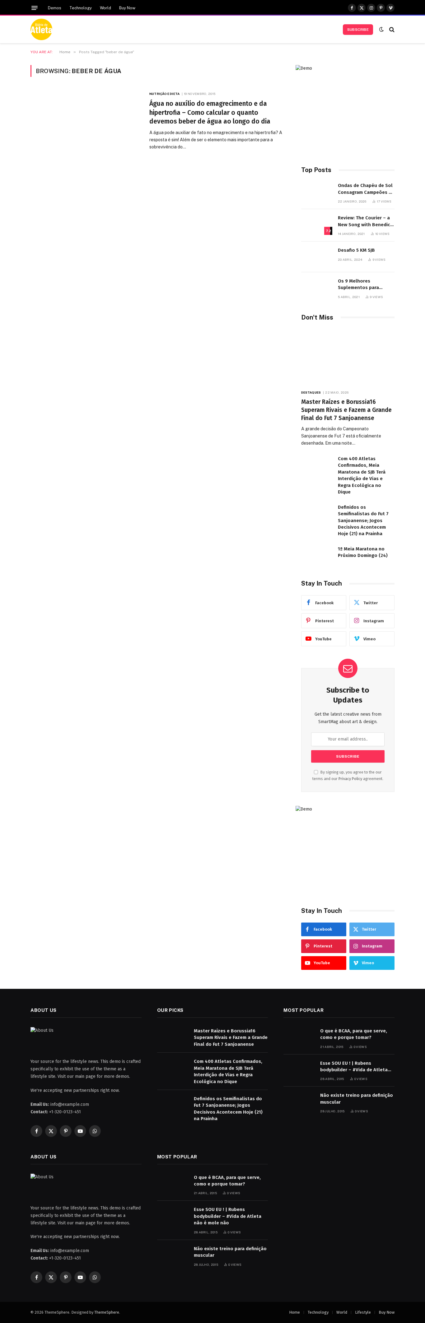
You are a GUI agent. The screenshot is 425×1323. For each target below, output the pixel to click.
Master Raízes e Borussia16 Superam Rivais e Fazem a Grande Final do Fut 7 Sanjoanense (346, 410)
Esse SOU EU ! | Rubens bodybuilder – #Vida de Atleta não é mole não (354, 1066)
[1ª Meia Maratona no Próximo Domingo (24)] (316, 555)
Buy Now (127, 8)
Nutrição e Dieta (164, 94)
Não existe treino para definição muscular (356, 1098)
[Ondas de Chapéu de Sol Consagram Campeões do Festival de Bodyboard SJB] (316, 192)
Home (294, 1312)
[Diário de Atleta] (41, 30)
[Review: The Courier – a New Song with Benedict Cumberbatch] (316, 224)
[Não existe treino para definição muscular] (299, 1102)
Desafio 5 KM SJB (356, 250)
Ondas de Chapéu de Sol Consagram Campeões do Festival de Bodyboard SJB (366, 189)
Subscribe (358, 29)
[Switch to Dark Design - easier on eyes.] (381, 29)
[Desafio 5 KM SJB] (316, 256)
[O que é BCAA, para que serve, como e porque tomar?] (299, 1037)
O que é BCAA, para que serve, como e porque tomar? (353, 1034)
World (105, 8)
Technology (80, 8)
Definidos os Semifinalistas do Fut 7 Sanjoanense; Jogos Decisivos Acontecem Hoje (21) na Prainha (363, 520)
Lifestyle (363, 1312)
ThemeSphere (106, 1312)
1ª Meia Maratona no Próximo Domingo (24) (363, 552)
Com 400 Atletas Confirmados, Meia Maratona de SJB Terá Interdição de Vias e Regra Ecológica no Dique (361, 475)
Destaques (311, 392)
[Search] (391, 29)
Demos (54, 8)
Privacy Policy (350, 778)
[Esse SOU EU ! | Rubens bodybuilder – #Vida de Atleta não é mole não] (299, 1069)
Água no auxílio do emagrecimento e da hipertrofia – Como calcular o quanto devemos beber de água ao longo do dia (209, 112)
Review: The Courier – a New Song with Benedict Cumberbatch (365, 221)
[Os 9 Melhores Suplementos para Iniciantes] (316, 287)
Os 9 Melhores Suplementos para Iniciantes (358, 284)
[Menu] (34, 8)
